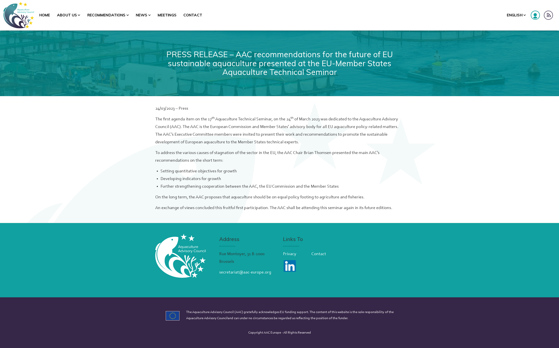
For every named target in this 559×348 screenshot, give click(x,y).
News (141, 15)
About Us (67, 15)
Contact (192, 15)
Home (44, 15)
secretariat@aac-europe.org (245, 272)
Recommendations (106, 15)
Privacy (289, 254)
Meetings (167, 15)
